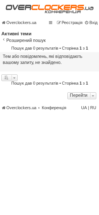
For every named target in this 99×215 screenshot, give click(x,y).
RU (93, 108)
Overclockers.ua (21, 22)
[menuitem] (91, 22)
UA (84, 108)
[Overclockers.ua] (49, 9)
